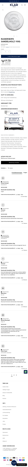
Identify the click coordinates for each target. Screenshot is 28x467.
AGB (4, 438)
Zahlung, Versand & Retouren (9, 406)
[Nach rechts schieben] (16, 36)
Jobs (4, 421)
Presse (4, 424)
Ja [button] (16, 194)
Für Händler (5, 415)
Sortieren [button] (3, 168)
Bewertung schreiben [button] (14, 162)
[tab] (17, 173)
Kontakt (4, 398)
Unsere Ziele (5, 386)
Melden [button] (18, 194)
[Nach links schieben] (11, 36)
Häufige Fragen (6, 389)
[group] (14, 157)
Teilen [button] (22, 194)
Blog (4, 395)
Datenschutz (5, 435)
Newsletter (5, 418)
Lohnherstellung (6, 412)
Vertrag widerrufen (22, 464)
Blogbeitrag (12, 92)
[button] (2, 5)
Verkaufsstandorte (7, 409)
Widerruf (5, 441)
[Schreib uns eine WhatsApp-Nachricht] (25, 372)
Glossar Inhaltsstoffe (7, 392)
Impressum (5, 432)
